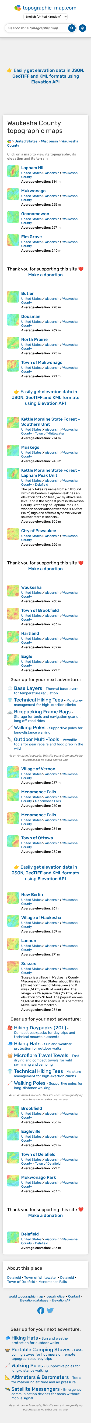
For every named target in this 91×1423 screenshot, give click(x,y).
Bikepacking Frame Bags (42, 712)
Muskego (30, 447)
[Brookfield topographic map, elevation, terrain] (13, 1115)
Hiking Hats (27, 1043)
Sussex (28, 963)
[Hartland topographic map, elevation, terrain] (13, 640)
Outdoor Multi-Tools (36, 739)
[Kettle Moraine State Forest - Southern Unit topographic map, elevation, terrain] (13, 428)
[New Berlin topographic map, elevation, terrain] (13, 901)
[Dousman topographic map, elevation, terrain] (13, 323)
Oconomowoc (35, 213)
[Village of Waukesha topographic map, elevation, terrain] (13, 924)
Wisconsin (52, 173)
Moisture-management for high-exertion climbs (48, 702)
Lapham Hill (33, 167)
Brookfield (31, 1108)
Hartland (30, 633)
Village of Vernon (38, 768)
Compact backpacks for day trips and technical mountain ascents (44, 1035)
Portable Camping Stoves (40, 1349)
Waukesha (31, 587)
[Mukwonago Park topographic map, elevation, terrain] (13, 1184)
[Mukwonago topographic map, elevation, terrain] (13, 197)
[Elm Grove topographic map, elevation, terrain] (13, 243)
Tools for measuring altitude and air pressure (46, 1380)
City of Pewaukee (38, 530)
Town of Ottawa (37, 837)
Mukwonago (33, 190)
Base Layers (28, 688)
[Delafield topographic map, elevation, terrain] (13, 1241)
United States (31, 173)
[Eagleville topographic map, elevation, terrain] (13, 1138)
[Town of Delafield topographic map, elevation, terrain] (13, 1161)
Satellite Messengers (35, 1389)
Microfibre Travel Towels (41, 1055)
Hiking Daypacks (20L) (40, 1028)
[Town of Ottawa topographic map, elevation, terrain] (13, 844)
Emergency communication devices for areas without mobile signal (46, 1393)
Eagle (26, 656)
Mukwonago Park (38, 1177)
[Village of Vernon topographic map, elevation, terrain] (13, 775)
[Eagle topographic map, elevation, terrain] (13, 663)
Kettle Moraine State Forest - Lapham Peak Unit (50, 473)
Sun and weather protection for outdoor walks (43, 1046)
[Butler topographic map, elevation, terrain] (13, 300)
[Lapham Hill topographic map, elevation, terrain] (13, 174)
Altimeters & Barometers (40, 1377)
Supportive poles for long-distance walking (48, 730)
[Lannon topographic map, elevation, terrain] (13, 947)
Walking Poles (30, 727)
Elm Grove (31, 236)
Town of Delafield (38, 1154)
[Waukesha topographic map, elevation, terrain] (13, 594)
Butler (27, 293)
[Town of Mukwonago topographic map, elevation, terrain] (13, 369)
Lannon (28, 940)
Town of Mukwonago (42, 362)
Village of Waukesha (41, 917)
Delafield (41, 485)
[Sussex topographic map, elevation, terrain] (13, 986)
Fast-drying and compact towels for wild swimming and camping (47, 1060)
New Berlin (32, 894)
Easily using (48, 76)
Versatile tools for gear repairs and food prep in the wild (48, 744)
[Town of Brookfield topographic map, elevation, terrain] (13, 617)
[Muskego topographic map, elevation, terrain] (13, 454)
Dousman (30, 316)
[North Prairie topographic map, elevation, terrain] (13, 346)
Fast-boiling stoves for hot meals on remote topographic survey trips (47, 1354)
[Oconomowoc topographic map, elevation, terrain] (13, 220)
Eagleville (30, 1131)
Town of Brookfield (40, 610)
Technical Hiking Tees (38, 700)
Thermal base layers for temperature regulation (46, 691)
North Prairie (34, 339)
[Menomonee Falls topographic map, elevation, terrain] (13, 798)
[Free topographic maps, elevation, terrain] (9, 141)
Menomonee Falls (38, 791)
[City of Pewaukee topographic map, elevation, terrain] (13, 537)
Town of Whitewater (49, 433)
